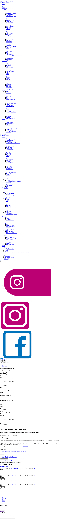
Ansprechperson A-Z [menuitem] (9, 37)
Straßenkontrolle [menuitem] (8, 80)
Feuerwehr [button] (4, 120)
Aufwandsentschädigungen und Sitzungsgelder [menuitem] (13, 55)
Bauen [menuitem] (7, 66)
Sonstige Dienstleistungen (10, 197)
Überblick (7, 138)
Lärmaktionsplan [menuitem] (8, 75)
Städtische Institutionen (9, 177)
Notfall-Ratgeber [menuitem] (8, 15)
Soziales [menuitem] (7, 109)
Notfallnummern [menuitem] (8, 43)
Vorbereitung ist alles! (9, 140)
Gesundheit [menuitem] (8, 104)
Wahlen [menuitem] (7, 60)
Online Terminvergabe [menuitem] (9, 33)
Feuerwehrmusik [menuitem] (8, 132)
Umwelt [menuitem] (7, 72)
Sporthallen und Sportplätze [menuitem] (10, 99)
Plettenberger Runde (9, 222)
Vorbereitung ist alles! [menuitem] (9, 14)
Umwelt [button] (5, 198)
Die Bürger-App (8, 182)
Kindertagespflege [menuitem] (9, 95)
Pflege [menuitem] (7, 108)
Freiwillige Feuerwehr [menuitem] (9, 122)
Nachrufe (7, 178)
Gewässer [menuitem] (7, 73)
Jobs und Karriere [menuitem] (9, 40)
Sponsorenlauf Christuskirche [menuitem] (10, 118)
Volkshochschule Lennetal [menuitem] (10, 102)
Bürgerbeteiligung (9, 167)
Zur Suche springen (20, 0)
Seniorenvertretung (9, 185)
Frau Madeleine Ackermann (5, 482)
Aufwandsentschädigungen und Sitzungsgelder (13, 181)
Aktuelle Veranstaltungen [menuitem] (10, 26)
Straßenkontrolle (8, 206)
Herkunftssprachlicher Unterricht (11, 229)
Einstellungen (3, 510)
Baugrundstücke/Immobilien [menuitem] (10, 67)
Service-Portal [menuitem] (8, 32)
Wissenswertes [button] (6, 171)
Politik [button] (5, 179)
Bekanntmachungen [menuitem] (9, 21)
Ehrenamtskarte (8, 242)
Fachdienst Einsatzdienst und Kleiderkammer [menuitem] (13, 128)
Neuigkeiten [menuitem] (8, 19)
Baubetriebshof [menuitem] (8, 83)
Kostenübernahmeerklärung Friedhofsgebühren (9, 457)
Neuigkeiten (8, 145)
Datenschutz (4, 498)
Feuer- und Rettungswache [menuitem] (10, 123)
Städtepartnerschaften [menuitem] (9, 50)
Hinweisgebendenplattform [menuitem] (10, 44)
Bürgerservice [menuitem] (8, 31)
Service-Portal (8, 158)
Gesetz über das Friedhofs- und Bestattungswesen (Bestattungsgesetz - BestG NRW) (14, 451)
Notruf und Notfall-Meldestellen (11, 139)
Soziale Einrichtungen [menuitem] (9, 113)
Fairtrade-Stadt (8, 243)
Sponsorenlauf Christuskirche (10, 244)
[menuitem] (32, 20)
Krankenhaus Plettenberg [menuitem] (10, 105)
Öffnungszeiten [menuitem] (8, 35)
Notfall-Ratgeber (8, 141)
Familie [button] (5, 217)
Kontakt (3, 5)
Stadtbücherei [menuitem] (8, 101)
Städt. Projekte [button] (6, 212)
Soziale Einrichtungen (9, 239)
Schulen (7, 224)
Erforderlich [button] (2, 511)
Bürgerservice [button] (6, 157)
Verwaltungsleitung (9, 168)
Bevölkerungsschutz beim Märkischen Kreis (13, 143)
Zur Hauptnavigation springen (11, 0)
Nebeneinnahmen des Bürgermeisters (12, 183)
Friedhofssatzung (25, 446)
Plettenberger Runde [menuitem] (9, 96)
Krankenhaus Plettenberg (10, 231)
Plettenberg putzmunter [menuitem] (9, 76)
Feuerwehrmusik (6, 258)
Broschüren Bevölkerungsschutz (11, 142)
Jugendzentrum (8, 219)
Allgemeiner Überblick (9, 180)
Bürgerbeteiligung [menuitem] (9, 41)
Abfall (7, 201)
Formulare (2, 454)
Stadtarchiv (8, 227)
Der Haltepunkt (8, 151)
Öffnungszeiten (8, 161)
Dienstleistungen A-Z (9, 162)
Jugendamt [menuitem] (7, 92)
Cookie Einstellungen (5, 503)
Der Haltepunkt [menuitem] (8, 25)
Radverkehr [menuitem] (8, 82)
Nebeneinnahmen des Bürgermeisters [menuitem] (12, 57)
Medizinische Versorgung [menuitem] (10, 106)
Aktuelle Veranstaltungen (10, 152)
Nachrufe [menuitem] (7, 52)
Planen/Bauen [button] (4, 61)
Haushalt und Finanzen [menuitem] (9, 39)
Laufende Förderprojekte (10, 215)
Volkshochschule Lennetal (10, 228)
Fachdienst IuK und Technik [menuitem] (10, 127)
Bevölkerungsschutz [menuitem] (9, 11)
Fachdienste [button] (6, 251)
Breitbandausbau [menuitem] (8, 65)
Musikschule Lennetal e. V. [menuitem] (10, 100)
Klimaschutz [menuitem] (8, 77)
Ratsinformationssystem (9, 149)
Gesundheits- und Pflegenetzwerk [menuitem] (11, 107)
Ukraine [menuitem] (7, 110)
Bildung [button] (5, 223)
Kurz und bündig (8, 154)
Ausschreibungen (9, 213)
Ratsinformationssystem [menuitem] (9, 23)
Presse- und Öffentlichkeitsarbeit (11, 172)
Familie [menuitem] (7, 91)
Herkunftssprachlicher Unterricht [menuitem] (11, 103)
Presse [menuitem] (7, 17)
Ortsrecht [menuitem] (7, 48)
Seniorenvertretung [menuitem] (9, 59)
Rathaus (3, 364)
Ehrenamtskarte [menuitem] (8, 116)
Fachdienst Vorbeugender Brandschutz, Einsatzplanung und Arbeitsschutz (17, 252)
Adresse (31, 468)
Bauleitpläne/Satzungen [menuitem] (9, 62)
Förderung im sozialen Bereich (11, 238)
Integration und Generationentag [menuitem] (11, 114)
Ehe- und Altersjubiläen (9, 148)
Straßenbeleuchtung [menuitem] (9, 79)
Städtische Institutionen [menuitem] (9, 51)
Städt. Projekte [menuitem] (8, 86)
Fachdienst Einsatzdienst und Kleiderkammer (13, 254)
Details (34, 468)
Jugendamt (7, 218)
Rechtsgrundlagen (3, 449)
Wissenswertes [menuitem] (8, 45)
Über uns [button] (5, 247)
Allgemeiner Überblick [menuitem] (9, 54)
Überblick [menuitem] (7, 12)
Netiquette (3, 7)
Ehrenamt (7, 241)
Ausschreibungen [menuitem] (9, 87)
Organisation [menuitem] (8, 29)
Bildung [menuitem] (7, 97)
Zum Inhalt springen (26, 0)
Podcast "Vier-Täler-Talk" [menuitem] (10, 20)
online (28, 432)
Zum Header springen (3, 0)
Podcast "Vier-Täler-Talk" (10, 146)
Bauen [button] (5, 192)
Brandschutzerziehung (7, 256)
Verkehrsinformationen (9, 207)
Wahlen (7, 186)
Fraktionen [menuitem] (7, 56)
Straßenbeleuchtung (9, 205)
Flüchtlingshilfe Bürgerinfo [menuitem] (10, 111)
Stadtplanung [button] (6, 188)
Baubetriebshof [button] (6, 209)
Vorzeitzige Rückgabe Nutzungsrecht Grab (8, 456)
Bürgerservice (4, 365)
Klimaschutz (8, 203)
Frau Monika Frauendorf (4, 473)
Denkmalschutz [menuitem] (8, 70)
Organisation (8, 155)
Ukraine (7, 236)
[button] (2, 260)
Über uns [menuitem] (7, 121)
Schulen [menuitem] (7, 98)
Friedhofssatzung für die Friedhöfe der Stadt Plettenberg (9, 452)
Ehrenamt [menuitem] (7, 115)
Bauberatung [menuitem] (8, 68)
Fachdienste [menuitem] (8, 125)
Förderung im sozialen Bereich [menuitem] (11, 112)
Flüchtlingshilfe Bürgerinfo (10, 237)
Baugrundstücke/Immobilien (10, 193)
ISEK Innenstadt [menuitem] (8, 63)
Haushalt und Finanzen (9, 165)
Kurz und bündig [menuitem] (8, 28)
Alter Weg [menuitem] (7, 88)
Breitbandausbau (8, 191)
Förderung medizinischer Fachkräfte (11, 233)
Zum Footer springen (32, 0)
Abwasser (7, 200)
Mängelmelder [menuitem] (8, 27)
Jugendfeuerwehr (7, 255)
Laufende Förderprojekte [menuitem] (10, 89)
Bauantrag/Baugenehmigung (10, 195)
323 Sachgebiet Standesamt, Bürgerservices (9, 460)
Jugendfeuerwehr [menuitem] (8, 129)
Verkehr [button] (5, 204)
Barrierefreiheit (4, 8)
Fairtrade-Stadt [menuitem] (8, 117)
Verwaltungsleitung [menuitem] (9, 42)
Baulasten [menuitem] (7, 69)
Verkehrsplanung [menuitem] (8, 64)
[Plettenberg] (10, 1)
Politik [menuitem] (7, 53)
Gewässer (7, 199)
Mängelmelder (8, 153)
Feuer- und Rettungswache (10, 249)
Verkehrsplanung (8, 190)
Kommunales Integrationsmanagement (12, 240)
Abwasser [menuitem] (7, 74)
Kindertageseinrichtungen (10, 220)
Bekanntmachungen (9, 147)
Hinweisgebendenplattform (10, 170)
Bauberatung (8, 194)
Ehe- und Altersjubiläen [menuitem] (9, 22)
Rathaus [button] (3, 30)
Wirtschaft (3, 246)
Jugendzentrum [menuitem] (8, 93)
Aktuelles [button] (3, 137)
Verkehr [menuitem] (7, 78)
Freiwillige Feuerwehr (9, 248)
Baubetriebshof (8, 210)
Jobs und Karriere (9, 150)
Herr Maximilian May (4, 466)
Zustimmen (3, 512)
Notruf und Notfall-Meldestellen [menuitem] (11, 13)
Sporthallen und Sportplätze (10, 225)
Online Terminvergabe (9, 159)
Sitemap (3, 4)
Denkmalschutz (8, 196)
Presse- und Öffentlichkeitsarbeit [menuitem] (11, 18)
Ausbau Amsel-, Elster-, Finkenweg (11, 214)
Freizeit (3, 119)
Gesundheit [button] (6, 230)
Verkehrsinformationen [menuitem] (9, 24)
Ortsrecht (7, 174)
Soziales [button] (3, 90)
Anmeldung (4, 9)
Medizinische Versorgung (10, 232)
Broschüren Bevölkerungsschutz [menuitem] (11, 16)
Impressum (4, 6)
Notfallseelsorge (6, 259)
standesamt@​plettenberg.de (15, 468)
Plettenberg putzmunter (9, 202)
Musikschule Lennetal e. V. (10, 226)
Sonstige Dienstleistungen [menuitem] (10, 71)
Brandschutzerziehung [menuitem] (9, 130)
